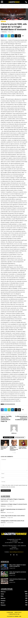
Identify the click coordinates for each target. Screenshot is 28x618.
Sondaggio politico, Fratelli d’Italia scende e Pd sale (12, 520)
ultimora (12, 404)
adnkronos (7, 404)
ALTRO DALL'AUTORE (19, 437)
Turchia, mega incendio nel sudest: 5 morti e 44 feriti (13, 515)
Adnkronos (4, 31)
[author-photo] (14, 428)
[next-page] (15, 452)
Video (2, 596)
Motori (2, 603)
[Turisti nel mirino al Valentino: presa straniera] (4, 581)
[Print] (19, 35)
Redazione (3, 512)
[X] (5, 35)
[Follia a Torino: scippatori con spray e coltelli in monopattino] (4, 567)
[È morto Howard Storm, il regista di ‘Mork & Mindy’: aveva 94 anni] (23, 443)
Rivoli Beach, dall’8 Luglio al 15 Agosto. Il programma (12, 499)
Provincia (3, 600)
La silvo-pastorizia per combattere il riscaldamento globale (21, 417)
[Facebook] (2, 35)
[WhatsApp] (9, 35)
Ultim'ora (5, 5)
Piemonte (3, 605)
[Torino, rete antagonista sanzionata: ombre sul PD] (4, 574)
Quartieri (3, 598)
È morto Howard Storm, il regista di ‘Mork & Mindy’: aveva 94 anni (23, 447)
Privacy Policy (18, 612)
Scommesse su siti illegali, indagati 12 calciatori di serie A (14, 504)
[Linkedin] (12, 35)
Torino (2, 594)
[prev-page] (13, 452)
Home (2, 5)
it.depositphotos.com (14, 614)
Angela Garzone (4, 501)
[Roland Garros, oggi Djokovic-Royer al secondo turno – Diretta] (5, 443)
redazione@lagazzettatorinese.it (16, 551)
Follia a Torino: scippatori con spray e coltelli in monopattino (17, 565)
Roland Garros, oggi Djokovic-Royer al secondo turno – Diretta (4, 448)
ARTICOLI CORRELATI (8, 437)
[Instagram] (14, 555)
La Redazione (10, 612)
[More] (22, 35)
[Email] (15, 35)
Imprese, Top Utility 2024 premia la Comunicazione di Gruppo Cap (6, 418)
